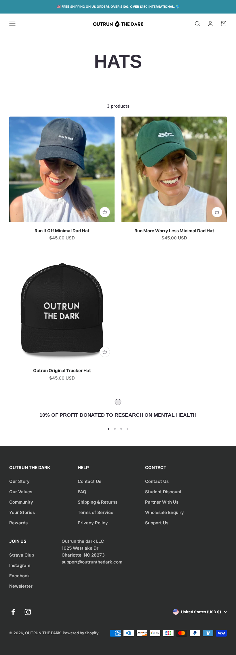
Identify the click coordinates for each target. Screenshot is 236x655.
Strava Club (21, 555)
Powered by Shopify (80, 633)
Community (21, 502)
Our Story (19, 481)
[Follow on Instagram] (28, 612)
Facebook (19, 575)
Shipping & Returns (97, 502)
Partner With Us (161, 502)
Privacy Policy (93, 522)
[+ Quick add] (105, 212)
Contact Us (89, 481)
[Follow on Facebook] (13, 612)
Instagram (19, 565)
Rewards (18, 522)
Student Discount (163, 491)
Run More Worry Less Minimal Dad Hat (174, 230)
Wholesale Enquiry (164, 512)
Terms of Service (95, 512)
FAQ (82, 491)
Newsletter (21, 586)
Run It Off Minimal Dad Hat (62, 230)
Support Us (156, 522)
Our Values (20, 491)
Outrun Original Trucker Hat (62, 370)
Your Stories (22, 512)
